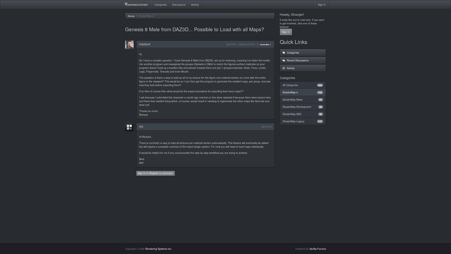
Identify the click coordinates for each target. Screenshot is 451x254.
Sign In (322, 4)
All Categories (302, 85)
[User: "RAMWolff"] (130, 45)
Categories (161, 4)
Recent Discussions (297, 60)
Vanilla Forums (317, 248)
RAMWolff (144, 44)
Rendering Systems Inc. (158, 248)
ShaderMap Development (302, 106)
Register (154, 173)
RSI (141, 126)
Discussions (179, 4)
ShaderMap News (302, 99)
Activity (195, 4)
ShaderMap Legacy (302, 121)
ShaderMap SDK (302, 114)
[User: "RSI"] (130, 127)
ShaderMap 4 (265, 44)
